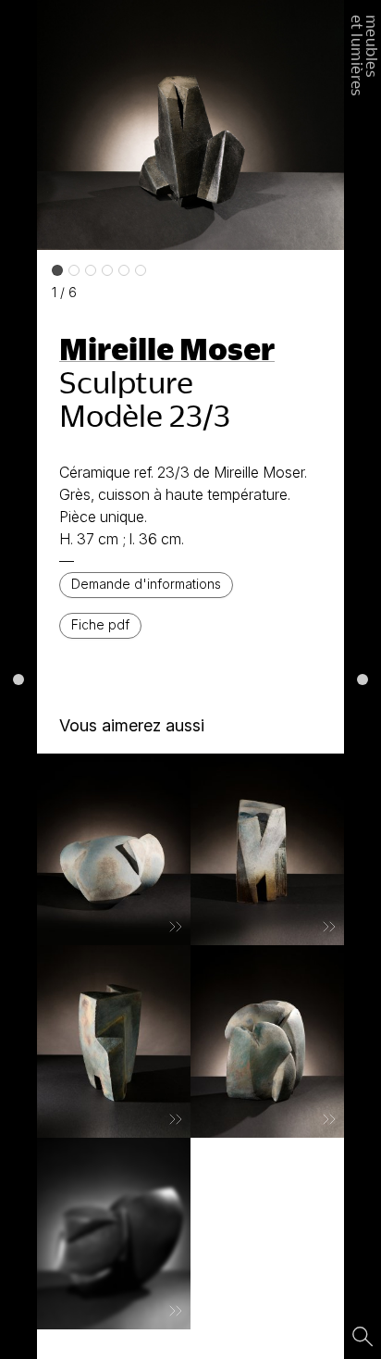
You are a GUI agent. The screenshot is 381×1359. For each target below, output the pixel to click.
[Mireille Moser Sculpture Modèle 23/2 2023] (267, 1041)
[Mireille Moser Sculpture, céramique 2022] (113, 1234)
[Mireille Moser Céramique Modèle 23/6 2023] (113, 850)
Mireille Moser (167, 348)
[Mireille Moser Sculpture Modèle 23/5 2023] (267, 850)
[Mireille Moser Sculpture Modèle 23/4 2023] (113, 1041)
